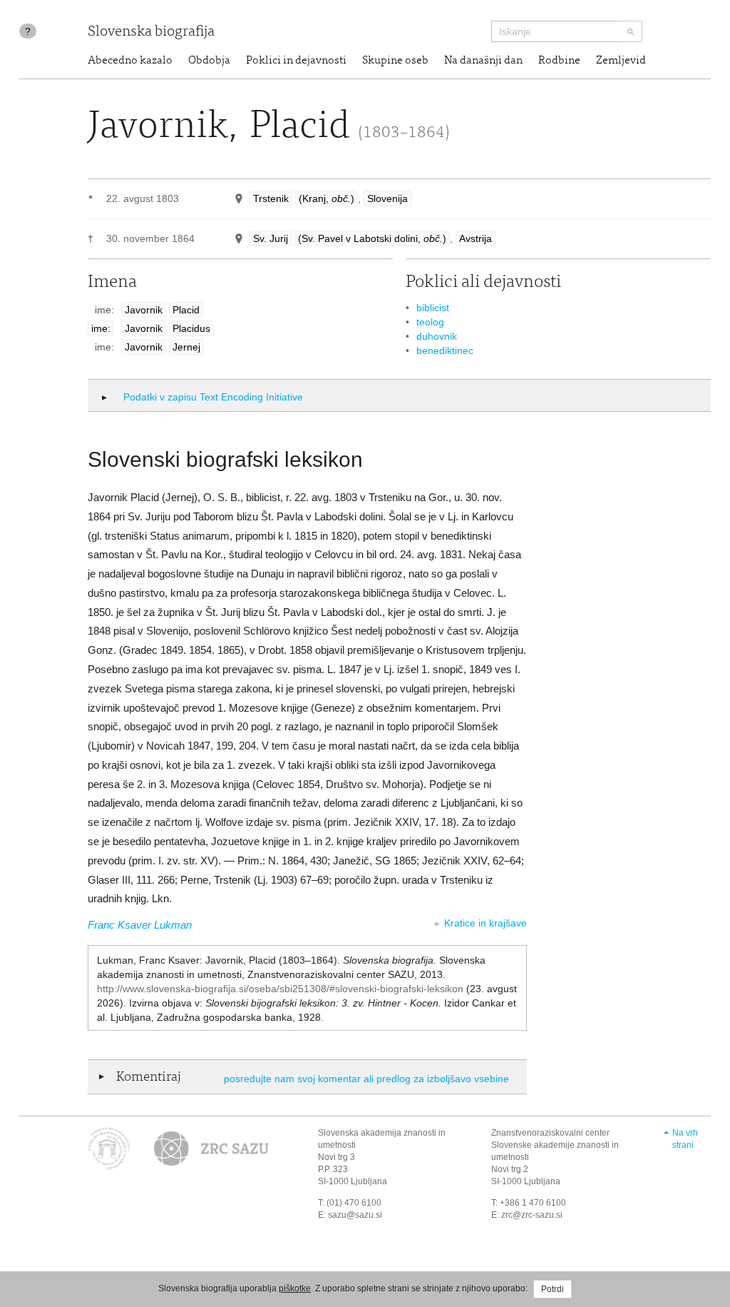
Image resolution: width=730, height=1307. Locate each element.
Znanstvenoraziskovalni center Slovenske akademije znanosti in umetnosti (555, 1145)
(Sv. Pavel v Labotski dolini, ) (372, 238)
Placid (186, 310)
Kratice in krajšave (485, 923)
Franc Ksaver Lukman (140, 925)
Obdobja (209, 60)
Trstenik (271, 198)
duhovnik (436, 336)
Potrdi (552, 1289)
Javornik (144, 310)
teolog (430, 322)
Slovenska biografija (151, 32)
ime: (100, 328)
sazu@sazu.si (355, 1215)
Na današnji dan (483, 60)
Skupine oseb (395, 60)
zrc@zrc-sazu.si (531, 1215)
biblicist (432, 307)
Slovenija (387, 198)
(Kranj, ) (326, 198)
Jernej (186, 347)
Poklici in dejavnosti (296, 60)
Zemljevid (621, 60)
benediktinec (444, 350)
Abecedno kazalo (130, 60)
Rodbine (559, 60)
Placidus (191, 328)
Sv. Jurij (270, 238)
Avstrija (475, 238)
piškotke (295, 1288)
